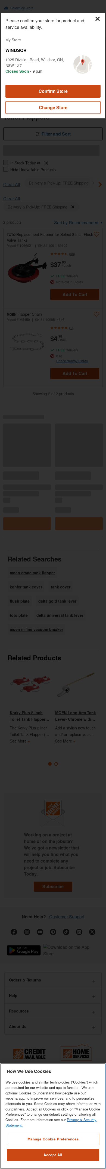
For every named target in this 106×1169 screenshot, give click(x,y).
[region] (53, 1116)
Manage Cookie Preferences (53, 1139)
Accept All (53, 1154)
